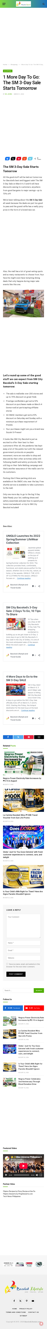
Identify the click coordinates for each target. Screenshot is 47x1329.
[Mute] (37, 1175)
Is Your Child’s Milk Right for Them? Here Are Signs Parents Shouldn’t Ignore (30, 1066)
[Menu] (4, 4)
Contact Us (33, 1312)
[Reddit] (24, 158)
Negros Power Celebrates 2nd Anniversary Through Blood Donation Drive (29, 1081)
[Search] (43, 4)
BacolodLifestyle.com (33, 1322)
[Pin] (19, 158)
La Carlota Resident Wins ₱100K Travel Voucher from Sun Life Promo (30, 1033)
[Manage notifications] (41, 1324)
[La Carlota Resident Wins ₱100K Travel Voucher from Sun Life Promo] (23, 800)
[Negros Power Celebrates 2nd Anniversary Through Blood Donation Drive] (9, 1082)
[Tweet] (13, 158)
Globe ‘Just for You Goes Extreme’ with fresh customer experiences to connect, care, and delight (23, 854)
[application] (23, 1165)
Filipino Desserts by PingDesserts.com (18, 1194)
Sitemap (23, 1316)
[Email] (30, 158)
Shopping (7, 71)
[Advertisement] (23, 35)
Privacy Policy (25, 1309)
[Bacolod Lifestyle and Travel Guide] (23, 4)
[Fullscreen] (41, 1175)
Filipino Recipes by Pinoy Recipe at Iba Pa (19, 1191)
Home (14, 1309)
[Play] (6, 1175)
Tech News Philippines (12, 1196)
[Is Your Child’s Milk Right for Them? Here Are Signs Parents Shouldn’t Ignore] (23, 876)
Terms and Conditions (16, 1312)
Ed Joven (8, 94)
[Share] (7, 158)
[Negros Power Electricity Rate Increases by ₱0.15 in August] (23, 763)
